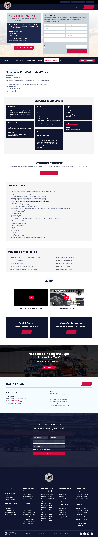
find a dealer (64, 7)
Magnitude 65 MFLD (46, 503)
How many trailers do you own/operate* (76, 44)
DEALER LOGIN (91, 1)
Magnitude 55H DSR (28, 496)
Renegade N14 (63, 512)
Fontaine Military (9, 497)
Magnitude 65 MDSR (46, 505)
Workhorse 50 (9, 506)
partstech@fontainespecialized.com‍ (16, 402)
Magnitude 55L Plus (28, 499)
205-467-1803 (54, 404)
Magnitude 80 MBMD (46, 521)
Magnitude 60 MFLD (28, 519)
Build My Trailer (44, 7)
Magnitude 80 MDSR (46, 518)
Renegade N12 (62, 515)
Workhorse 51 (8, 508)
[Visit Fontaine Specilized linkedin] (84, 533)
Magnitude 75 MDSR (46, 512)
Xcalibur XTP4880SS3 (82, 496)
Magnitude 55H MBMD (29, 515)
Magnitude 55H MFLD (29, 510)
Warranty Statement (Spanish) (58, 399)
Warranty (7, 495)
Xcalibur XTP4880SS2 (82, 494)
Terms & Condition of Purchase (51, 533)
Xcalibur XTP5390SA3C (82, 517)
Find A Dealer (8, 491)
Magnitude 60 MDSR (28, 521)
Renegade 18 (62, 494)
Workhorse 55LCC (10, 510)
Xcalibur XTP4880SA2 (82, 508)
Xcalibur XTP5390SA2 (82, 512)
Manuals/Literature (10, 500)
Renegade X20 (63, 501)
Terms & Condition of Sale (67, 533)
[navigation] (7, 5)
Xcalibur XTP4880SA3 (82, 510)
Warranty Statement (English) (58, 401)
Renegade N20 (63, 510)
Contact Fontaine (10, 493)
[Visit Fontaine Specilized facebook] (81, 533)
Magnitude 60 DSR (28, 503)
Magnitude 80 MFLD (46, 516)
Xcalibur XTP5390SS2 (82, 499)
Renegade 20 (62, 496)
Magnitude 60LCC (28, 501)
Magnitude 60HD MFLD (47, 494)
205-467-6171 (18, 404)
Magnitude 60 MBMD (28, 523)
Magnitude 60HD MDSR (47, 496)
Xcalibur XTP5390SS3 (82, 501)
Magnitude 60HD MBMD (47, 499)
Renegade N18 (62, 508)
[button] (36, 6)
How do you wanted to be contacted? (53, 44)
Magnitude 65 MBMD (46, 507)
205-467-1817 (16, 400)
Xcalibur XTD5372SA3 (82, 519)
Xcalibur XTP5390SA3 (82, 515)
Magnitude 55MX (27, 517)
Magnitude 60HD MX (46, 501)
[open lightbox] (31, 297)
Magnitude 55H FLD (28, 494)
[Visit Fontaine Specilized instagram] (92, 533)
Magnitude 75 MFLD (46, 510)
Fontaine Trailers (65, 1)
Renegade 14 (62, 499)
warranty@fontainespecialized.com (60, 405)
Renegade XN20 (63, 517)
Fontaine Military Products (78, 1)
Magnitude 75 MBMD (46, 514)
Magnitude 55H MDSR (29, 512)
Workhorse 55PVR (10, 512)
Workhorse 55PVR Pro (11, 515)
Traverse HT (79, 525)
